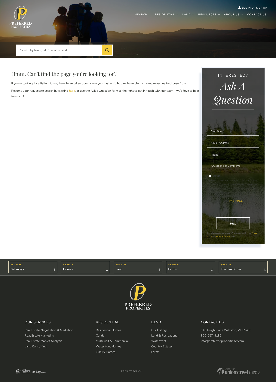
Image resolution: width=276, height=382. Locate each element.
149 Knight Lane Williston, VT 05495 (226, 330)
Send (233, 223)
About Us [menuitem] (232, 14)
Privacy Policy (236, 201)
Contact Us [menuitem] (257, 14)
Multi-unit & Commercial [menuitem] (112, 341)
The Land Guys (231, 269)
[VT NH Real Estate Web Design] (238, 371)
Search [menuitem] (141, 14)
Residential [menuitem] (165, 14)
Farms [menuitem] (155, 352)
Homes (68, 269)
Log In (246, 8)
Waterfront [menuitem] (158, 341)
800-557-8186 (211, 336)
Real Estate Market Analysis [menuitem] (43, 341)
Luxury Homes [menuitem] (105, 352)
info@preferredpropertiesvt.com (222, 341)
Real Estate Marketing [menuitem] (39, 336)
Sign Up (261, 8)
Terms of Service (223, 236)
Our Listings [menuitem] (159, 330)
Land (119, 269)
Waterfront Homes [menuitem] (108, 346)
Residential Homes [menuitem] (108, 330)
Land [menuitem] (186, 14)
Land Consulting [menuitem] (36, 346)
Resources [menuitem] (207, 14)
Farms (172, 269)
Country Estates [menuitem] (162, 346)
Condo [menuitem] (100, 336)
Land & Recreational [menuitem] (164, 336)
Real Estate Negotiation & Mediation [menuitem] (49, 330)
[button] (107, 50)
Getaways (17, 269)
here (72, 91)
